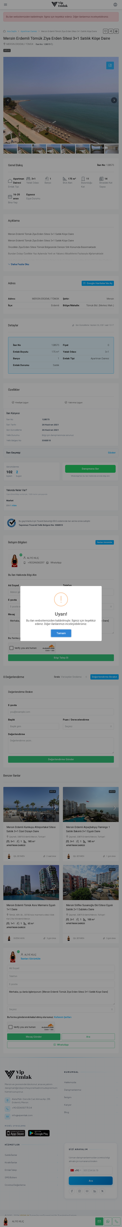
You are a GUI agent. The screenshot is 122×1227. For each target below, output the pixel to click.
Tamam (61, 633)
